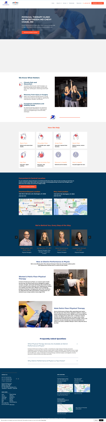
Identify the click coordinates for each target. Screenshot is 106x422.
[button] (64, 3)
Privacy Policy (62, 418)
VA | (3, 387)
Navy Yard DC (6, 387)
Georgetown (4, 388)
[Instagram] (18, 379)
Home (3, 394)
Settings (96, 420)
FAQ (2, 401)
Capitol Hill (15, 388)
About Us (3, 395)
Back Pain (11, 398)
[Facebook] (16, 379)
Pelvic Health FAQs (5, 402)
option (80, 408)
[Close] (104, 420)
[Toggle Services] (67, 3)
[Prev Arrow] (16, 237)
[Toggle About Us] (61, 3)
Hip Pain (11, 399)
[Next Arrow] (89, 237)
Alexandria (10, 388)
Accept (101, 420)
